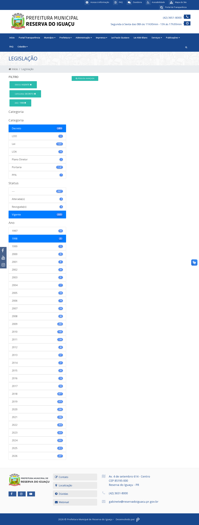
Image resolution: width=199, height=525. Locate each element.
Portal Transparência (29, 37)
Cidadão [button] (22, 46)
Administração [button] (83, 37)
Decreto (24, 93)
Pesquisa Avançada (85, 78)
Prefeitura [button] (65, 37)
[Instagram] (3, 264)
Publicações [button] (172, 37)
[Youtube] (3, 257)
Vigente (22, 84)
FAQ (11, 46)
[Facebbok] (12, 493)
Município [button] (49, 37)
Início (12, 37)
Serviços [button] (156, 37)
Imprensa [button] (101, 37)
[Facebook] (3, 250)
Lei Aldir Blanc (141, 37)
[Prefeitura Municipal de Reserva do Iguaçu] (45, 21)
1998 (19, 102)
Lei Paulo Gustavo (120, 37)
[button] (186, 47)
